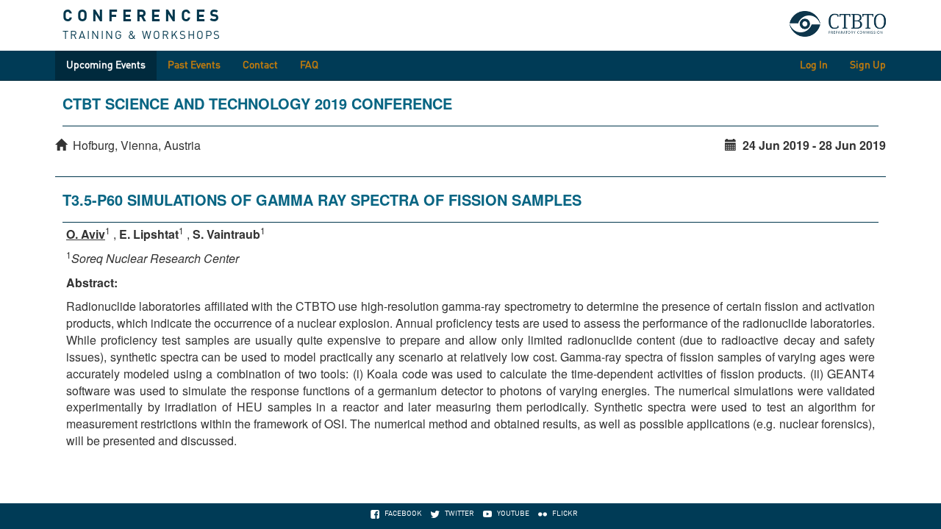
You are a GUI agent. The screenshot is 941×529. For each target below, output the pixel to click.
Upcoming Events (106, 65)
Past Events (194, 65)
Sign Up (868, 65)
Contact (260, 65)
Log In (814, 65)
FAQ (309, 65)
